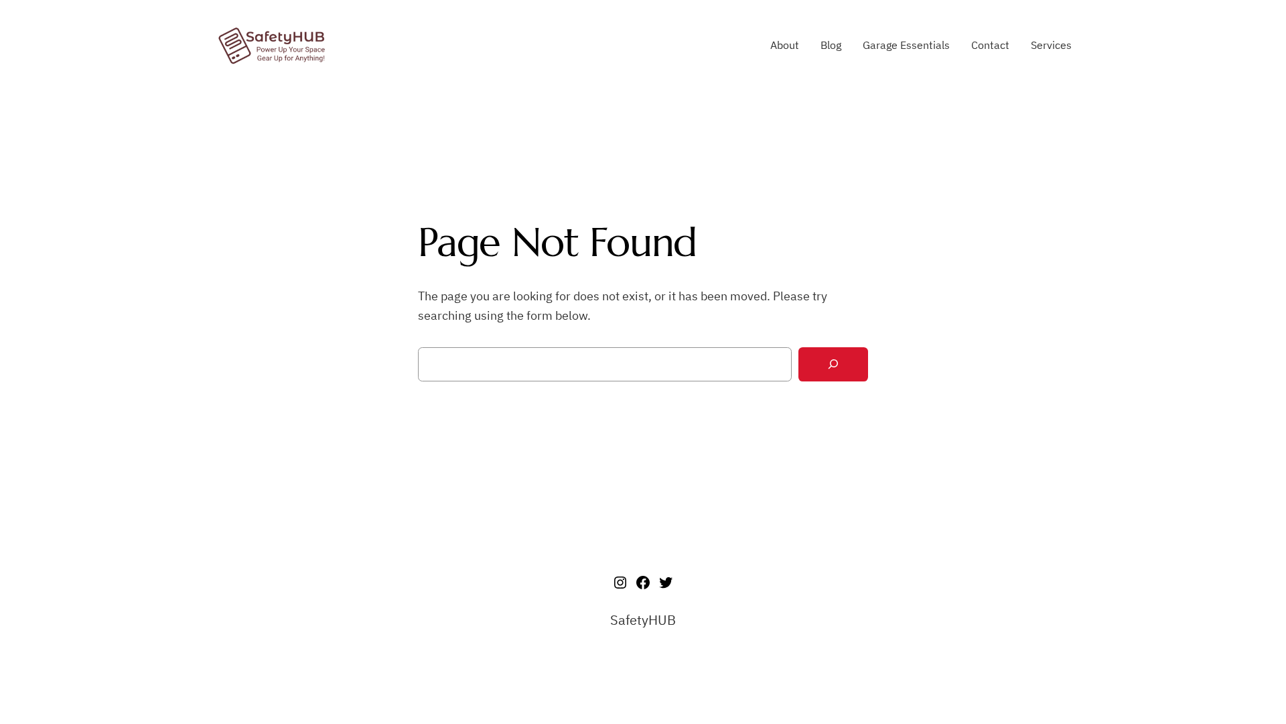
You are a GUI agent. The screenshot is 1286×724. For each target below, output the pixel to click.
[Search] (833, 364)
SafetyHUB (643, 620)
